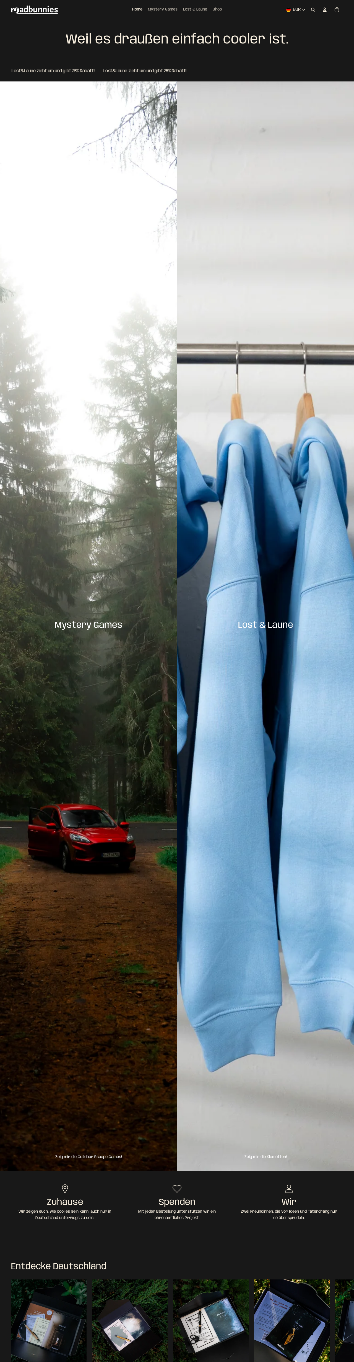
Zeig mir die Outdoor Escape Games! (88, 1157)
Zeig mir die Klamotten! (265, 1157)
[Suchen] (313, 10)
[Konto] (325, 10)
